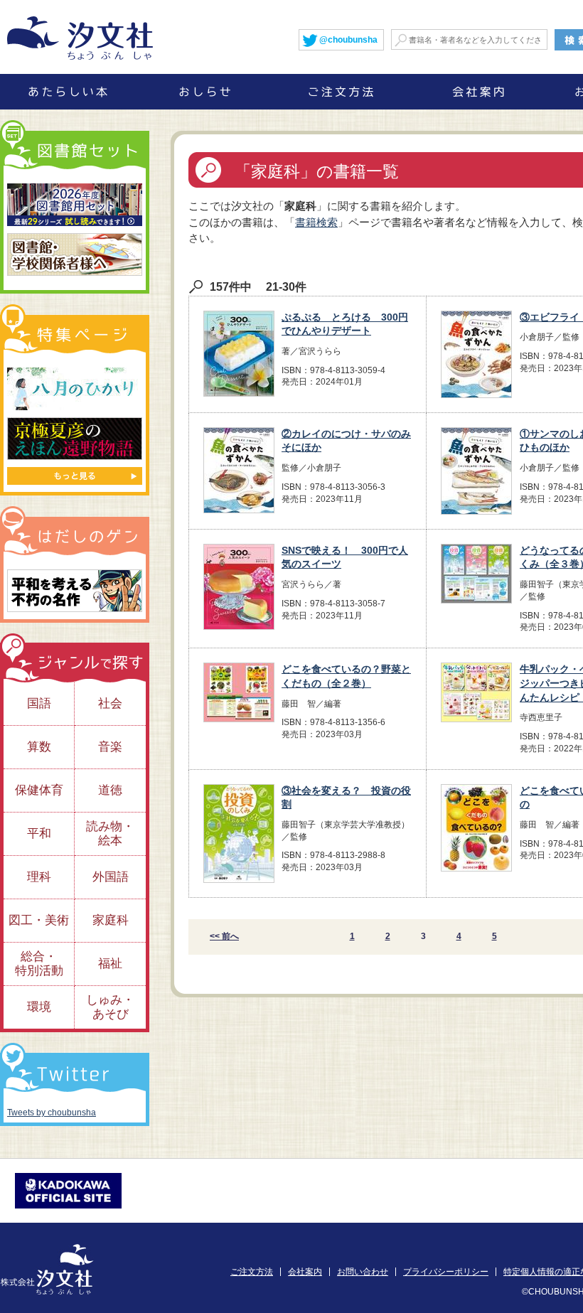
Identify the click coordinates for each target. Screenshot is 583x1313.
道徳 (110, 790)
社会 (110, 703)
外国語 (110, 877)
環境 (39, 1007)
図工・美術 (39, 920)
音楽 (110, 747)
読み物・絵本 (110, 833)
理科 (39, 877)
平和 (39, 833)
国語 (39, 703)
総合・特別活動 (39, 963)
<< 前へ (224, 936)
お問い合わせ (362, 1272)
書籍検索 (316, 222)
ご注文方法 (251, 1272)
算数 (39, 747)
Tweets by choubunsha (51, 1113)
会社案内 (305, 1272)
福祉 (110, 963)
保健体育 (39, 790)
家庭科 (110, 920)
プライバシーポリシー (445, 1272)
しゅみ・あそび (110, 1007)
